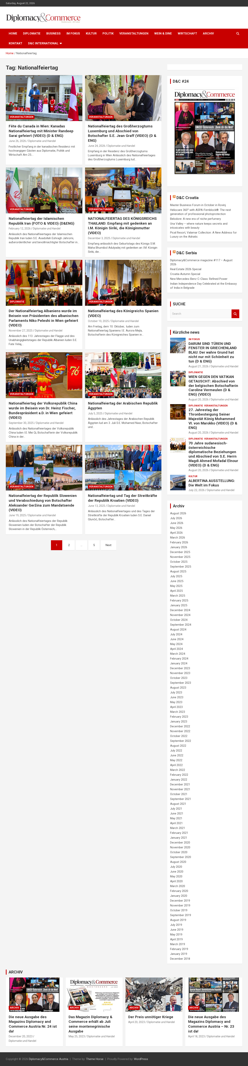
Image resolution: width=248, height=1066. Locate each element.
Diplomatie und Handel (42, 141)
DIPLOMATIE (31, 33)
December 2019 (180, 900)
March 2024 (177, 653)
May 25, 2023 (77, 1036)
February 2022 (179, 775)
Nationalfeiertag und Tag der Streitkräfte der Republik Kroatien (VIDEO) (122, 498)
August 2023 (178, 687)
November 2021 (180, 789)
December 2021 (180, 784)
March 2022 (177, 770)
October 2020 (178, 852)
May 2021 (176, 818)
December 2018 (180, 958)
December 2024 (180, 610)
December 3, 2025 (99, 238)
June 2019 (176, 929)
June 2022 (176, 755)
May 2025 (176, 586)
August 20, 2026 (198, 399)
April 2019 (176, 939)
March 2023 (177, 712)
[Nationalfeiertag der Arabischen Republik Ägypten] (123, 375)
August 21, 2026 (198, 366)
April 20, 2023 (136, 1022)
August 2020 (178, 862)
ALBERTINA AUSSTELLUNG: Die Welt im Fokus (212, 482)
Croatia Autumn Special (185, 274)
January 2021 (178, 837)
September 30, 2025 (21, 422)
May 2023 (176, 702)
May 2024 (176, 644)
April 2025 (176, 591)
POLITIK (108, 33)
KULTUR (91, 33)
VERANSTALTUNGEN (133, 33)
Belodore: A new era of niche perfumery (195, 219)
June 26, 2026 (17, 141)
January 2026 (178, 547)
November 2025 (180, 557)
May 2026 (176, 528)
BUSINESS (53, 33)
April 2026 (176, 532)
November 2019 (180, 905)
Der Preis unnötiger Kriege (150, 1017)
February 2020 (179, 891)
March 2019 (177, 944)
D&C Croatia (188, 197)
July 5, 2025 (95, 413)
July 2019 (176, 925)
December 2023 (180, 668)
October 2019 (178, 910)
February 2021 (179, 833)
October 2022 (178, 736)
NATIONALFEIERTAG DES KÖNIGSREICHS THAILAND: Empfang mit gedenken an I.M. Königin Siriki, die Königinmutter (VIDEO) (122, 225)
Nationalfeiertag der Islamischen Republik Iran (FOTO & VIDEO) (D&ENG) (41, 221)
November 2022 (180, 731)
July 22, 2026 (197, 490)
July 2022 (176, 750)
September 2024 (180, 624)
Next (108, 545)
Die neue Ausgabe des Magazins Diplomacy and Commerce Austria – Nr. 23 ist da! (211, 1024)
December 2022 (180, 726)
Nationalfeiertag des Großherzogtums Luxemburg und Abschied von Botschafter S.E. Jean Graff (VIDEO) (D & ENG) (122, 133)
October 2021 (178, 794)
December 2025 (180, 552)
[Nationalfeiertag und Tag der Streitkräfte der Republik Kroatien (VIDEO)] (123, 468)
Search (235, 313)
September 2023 (180, 683)
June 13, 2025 (96, 505)
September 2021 (180, 799)
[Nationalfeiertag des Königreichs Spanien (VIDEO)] (123, 283)
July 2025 (176, 576)
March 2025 (177, 595)
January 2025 (178, 605)
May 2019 (176, 934)
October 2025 (178, 561)
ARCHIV (208, 33)
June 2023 (176, 697)
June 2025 (176, 581)
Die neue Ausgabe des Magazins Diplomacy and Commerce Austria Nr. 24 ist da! (33, 1024)
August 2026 (178, 513)
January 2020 (178, 896)
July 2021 (176, 808)
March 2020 (177, 886)
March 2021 (177, 828)
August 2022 (178, 745)
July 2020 (176, 866)
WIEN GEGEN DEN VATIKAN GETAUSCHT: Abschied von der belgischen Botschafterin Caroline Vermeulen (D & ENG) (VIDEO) (213, 386)
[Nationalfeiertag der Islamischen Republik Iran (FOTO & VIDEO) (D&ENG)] (44, 191)
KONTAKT (15, 43)
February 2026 (179, 542)
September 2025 (180, 566)
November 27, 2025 (21, 330)
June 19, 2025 (17, 515)
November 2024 (180, 615)
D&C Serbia (187, 253)
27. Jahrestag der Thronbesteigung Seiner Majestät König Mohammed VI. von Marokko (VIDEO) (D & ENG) (213, 419)
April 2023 (176, 707)
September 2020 (180, 857)
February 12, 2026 (20, 228)
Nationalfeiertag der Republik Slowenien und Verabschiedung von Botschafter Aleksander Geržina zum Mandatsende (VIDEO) (43, 502)
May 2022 (176, 760)
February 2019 (179, 949)
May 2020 (176, 876)
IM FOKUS (73, 33)
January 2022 (178, 779)
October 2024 (178, 620)
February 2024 (179, 658)
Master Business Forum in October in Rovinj (198, 205)
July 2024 (176, 634)
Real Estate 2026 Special (185, 269)
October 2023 (178, 678)
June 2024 (176, 639)
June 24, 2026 (96, 145)
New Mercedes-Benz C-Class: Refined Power (198, 279)
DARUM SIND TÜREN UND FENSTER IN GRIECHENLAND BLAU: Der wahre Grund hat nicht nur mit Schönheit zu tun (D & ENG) (213, 352)
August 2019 (178, 920)
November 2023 (180, 673)
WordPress (141, 1059)
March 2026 (177, 537)
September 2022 (180, 741)
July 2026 (176, 518)
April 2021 (176, 823)
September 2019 (180, 915)
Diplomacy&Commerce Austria (48, 1059)
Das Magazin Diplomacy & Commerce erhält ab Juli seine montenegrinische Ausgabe (90, 1024)
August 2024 (178, 629)
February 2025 (179, 600)
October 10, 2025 (98, 321)
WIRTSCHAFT (187, 33)
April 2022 (176, 765)
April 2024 (176, 649)
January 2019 (178, 954)
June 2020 (176, 871)
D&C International (43, 43)
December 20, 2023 (21, 1036)
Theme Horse (94, 1059)
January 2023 (178, 721)
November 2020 (180, 847)
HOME (13, 33)
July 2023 (176, 692)
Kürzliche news (186, 332)
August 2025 (178, 571)
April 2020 (176, 881)
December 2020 (180, 842)
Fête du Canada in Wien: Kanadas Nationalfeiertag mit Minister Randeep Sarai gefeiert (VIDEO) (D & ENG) (41, 131)
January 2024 (178, 663)
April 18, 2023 (196, 1036)
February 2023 (179, 716)
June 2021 (176, 813)
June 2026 (176, 523)
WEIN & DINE (163, 33)
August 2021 (178, 804)
